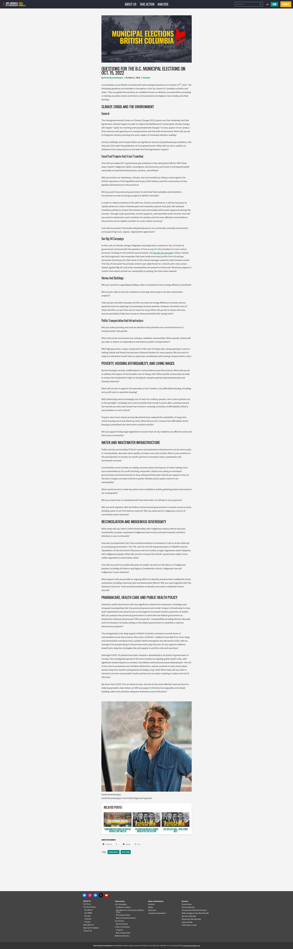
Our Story (87, 904)
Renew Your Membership (191, 919)
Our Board (88, 910)
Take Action (147, 4)
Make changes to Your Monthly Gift (195, 913)
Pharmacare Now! (123, 915)
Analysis (162, 4)
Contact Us (87, 931)
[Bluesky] (84, 895)
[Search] (260, 4)
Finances (87, 919)
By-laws (87, 916)
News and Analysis (155, 901)
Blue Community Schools (126, 918)
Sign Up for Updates (91, 928)
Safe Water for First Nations (127, 910)
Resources (152, 910)
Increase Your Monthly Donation (194, 910)
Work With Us (88, 925)
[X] (101, 895)
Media (150, 907)
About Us (130, 4)
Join (274, 4)
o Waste (128, 907)
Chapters (119, 930)
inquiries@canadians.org (191, 946)
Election (126, 852)
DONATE (285, 4)
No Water (120, 907)
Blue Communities (123, 933)
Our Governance (89, 907)
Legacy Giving (187, 922)
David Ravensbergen (113, 77)
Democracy (113, 852)
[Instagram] (90, 895)
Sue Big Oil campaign (163, 252)
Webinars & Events (122, 936)
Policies (87, 922)
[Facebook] (95, 895)
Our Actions (119, 921)
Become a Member (189, 916)
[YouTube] (106, 895)
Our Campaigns (121, 904)
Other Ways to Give (189, 925)
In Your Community (122, 927)
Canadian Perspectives (157, 913)
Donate (185, 901)
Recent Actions (122, 924)
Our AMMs (88, 913)
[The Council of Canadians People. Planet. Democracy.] (14, 4)
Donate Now (186, 904)
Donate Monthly (188, 907)
